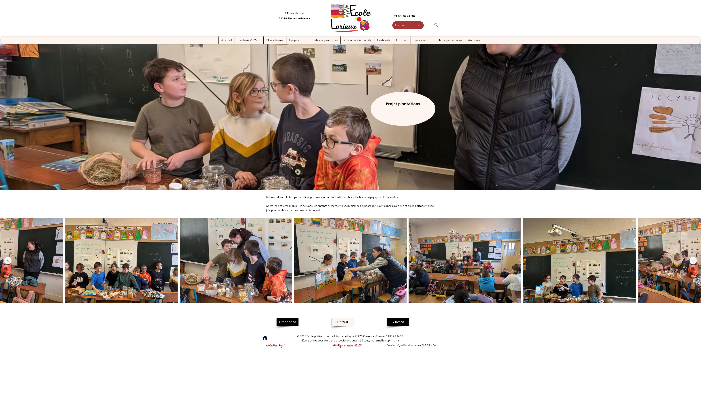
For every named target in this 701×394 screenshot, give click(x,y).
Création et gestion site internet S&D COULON (411, 345)
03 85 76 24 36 (404, 16)
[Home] (265, 337)
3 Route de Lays (294, 13)
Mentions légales (276, 345)
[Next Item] (693, 260)
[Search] (436, 25)
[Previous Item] (8, 260)
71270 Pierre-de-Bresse (294, 18)
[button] (249, 40)
